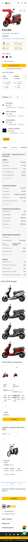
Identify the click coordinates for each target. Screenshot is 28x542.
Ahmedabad (23, 107)
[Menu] (2, 3)
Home (2, 482)
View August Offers (14, 65)
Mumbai (22, 116)
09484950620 (11, 107)
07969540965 (12, 124)
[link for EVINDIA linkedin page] (14, 534)
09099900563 (12, 116)
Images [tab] (5, 147)
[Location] (18, 3)
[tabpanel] (14, 215)
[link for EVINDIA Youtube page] (18, 534)
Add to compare (8, 61)
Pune (23, 133)
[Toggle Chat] (24, 527)
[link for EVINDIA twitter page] (22, 534)
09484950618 (14, 133)
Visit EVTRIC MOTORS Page (14, 69)
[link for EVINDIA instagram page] (10, 534)
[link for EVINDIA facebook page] (6, 534)
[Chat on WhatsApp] (24, 533)
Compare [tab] (14, 147)
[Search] (22, 3)
